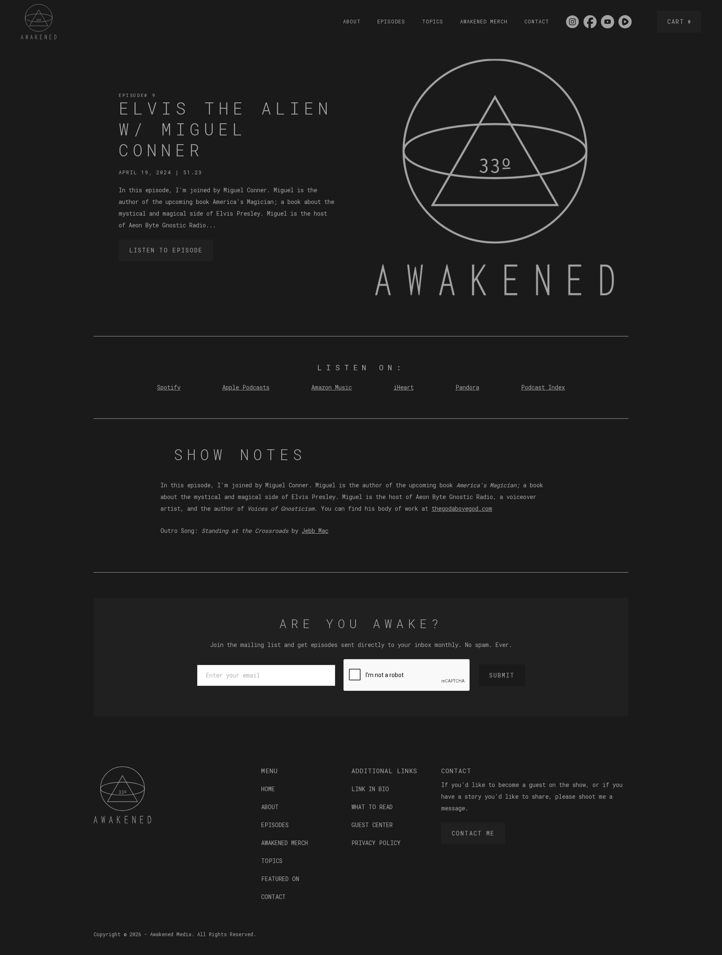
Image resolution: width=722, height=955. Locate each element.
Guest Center (372, 825)
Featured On (280, 879)
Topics (432, 21)
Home (268, 789)
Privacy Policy (376, 843)
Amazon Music (331, 387)
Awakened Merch (484, 21)
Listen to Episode (166, 250)
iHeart (404, 387)
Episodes (391, 21)
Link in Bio (370, 789)
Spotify (168, 387)
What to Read (372, 807)
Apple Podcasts (245, 387)
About (352, 21)
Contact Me (473, 833)
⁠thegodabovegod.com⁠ (462, 508)
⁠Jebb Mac (315, 531)
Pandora (467, 387)
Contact (536, 21)
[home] (38, 21)
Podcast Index (543, 387)
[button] (679, 22)
